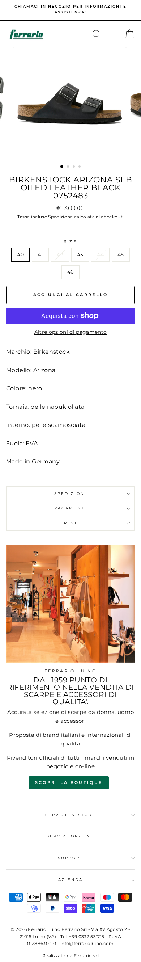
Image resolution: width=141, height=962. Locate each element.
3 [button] (74, 167)
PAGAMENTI (70, 508)
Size (70, 241)
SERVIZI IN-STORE (70, 814)
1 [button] (62, 167)
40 (20, 254)
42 (60, 254)
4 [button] (80, 167)
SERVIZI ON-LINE (71, 836)
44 (100, 254)
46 (70, 272)
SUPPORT (70, 858)
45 (121, 254)
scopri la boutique (68, 782)
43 (80, 254)
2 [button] (68, 167)
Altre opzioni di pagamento (70, 332)
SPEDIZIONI (70, 493)
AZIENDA (70, 879)
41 (40, 254)
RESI (70, 523)
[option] (70, 10)
